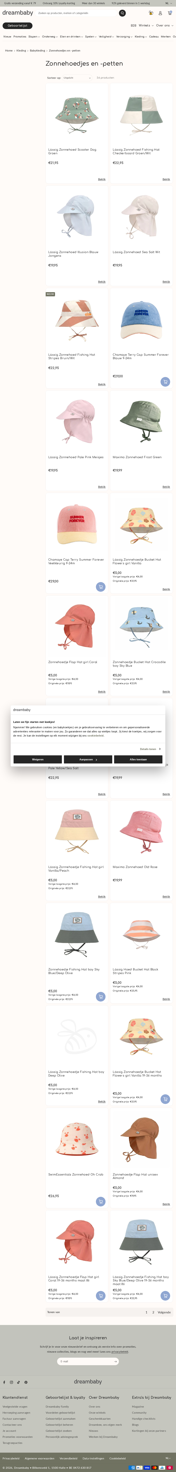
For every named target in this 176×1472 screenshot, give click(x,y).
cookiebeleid (95, 735)
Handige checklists (143, 1418)
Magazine (138, 1406)
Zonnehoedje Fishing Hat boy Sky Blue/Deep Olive (74, 971)
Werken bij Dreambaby (103, 1436)
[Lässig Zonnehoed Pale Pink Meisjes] (77, 421)
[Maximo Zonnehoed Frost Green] (141, 421)
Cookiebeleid (117, 1458)
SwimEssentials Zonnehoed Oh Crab (75, 1174)
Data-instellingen (93, 1458)
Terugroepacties (13, 1442)
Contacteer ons (12, 1424)
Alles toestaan (138, 759)
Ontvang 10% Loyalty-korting (59, 3)
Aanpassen (86, 759)
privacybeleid (120, 1351)
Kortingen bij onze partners (149, 1430)
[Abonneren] (115, 1361)
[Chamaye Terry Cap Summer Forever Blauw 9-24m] (141, 319)
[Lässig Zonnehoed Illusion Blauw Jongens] (77, 217)
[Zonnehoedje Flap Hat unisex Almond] (141, 1139)
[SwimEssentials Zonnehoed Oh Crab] (77, 1139)
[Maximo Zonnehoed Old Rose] (141, 831)
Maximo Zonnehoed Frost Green (137, 457)
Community (139, 1412)
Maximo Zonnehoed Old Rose (135, 867)
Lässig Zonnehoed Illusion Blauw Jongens (73, 254)
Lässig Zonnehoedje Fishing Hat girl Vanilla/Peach (76, 869)
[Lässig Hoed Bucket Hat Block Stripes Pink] (141, 934)
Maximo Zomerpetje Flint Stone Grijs (140, 764)
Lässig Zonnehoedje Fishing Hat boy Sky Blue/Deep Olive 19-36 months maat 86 (141, 1281)
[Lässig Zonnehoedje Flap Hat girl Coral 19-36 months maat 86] (77, 1241)
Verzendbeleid (68, 1458)
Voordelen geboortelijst (60, 1412)
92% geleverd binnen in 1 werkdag (131, 3)
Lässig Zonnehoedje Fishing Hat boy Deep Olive (76, 1073)
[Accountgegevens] (160, 13)
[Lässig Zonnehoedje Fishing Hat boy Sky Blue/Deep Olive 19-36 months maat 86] (141, 1241)
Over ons (94, 1406)
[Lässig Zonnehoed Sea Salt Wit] (141, 217)
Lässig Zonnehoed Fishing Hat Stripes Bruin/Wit (71, 356)
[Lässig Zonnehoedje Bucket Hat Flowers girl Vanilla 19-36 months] (141, 1036)
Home (9, 50)
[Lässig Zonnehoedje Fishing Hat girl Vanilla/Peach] (77, 831)
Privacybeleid (11, 1458)
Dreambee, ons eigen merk (105, 1424)
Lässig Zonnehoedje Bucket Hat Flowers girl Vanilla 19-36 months (137, 1073)
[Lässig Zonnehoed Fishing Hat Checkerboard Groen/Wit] (141, 114)
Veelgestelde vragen (15, 1406)
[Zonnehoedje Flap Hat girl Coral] (77, 627)
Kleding (21, 50)
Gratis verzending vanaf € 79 (20, 3)
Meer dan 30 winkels (93, 3)
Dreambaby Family (57, 1406)
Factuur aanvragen (14, 1418)
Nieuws (93, 1430)
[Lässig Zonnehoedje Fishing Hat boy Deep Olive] (77, 1036)
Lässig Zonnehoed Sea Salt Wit (136, 252)
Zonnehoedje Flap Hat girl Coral (72, 662)
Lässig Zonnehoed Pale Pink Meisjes (76, 457)
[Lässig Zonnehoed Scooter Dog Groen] (77, 114)
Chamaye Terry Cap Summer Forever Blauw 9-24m (141, 356)
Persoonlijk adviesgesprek (62, 1436)
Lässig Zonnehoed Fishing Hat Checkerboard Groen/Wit (136, 151)
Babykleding (37, 50)
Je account (9, 1430)
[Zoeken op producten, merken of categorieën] (122, 13)
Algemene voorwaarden (39, 1458)
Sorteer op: (54, 77)
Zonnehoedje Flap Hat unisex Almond (135, 1176)
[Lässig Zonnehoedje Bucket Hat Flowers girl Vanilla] (141, 524)
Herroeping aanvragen (16, 1412)
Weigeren (37, 759)
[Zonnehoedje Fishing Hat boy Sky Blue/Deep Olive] (77, 934)
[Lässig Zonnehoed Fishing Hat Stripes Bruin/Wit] (77, 319)
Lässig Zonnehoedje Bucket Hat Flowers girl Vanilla (137, 561)
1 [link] (146, 1312)
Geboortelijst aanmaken (61, 1418)
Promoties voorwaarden (18, 1436)
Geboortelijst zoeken (59, 1430)
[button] (34, 36)
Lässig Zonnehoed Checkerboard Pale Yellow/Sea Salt (73, 766)
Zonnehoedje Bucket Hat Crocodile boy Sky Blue (139, 664)
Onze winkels (97, 1412)
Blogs (135, 1424)
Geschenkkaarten (100, 1418)
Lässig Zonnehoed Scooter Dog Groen (72, 151)
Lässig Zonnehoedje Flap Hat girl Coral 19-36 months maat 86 (73, 1279)
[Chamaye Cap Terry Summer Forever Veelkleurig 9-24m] (77, 524)
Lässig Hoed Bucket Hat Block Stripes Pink (135, 971)
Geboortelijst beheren (59, 1424)
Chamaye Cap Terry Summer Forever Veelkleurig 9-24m (76, 561)
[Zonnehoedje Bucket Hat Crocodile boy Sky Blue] (141, 627)
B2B (133, 25)
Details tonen (148, 749)
